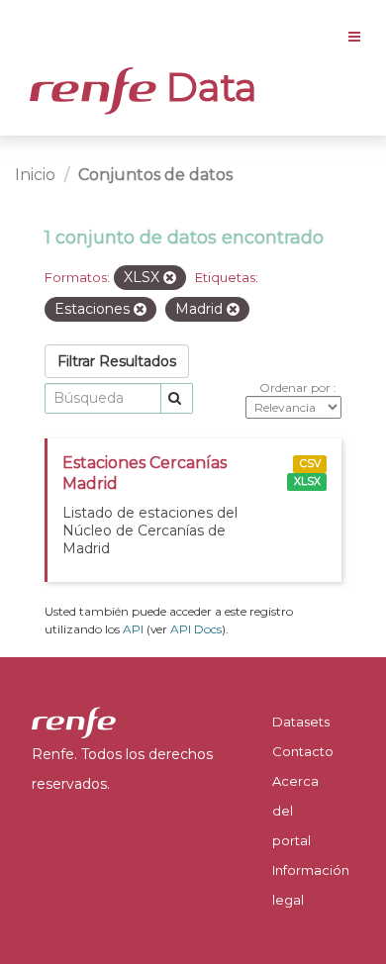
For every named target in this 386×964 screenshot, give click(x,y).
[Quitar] (169, 278)
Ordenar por (296, 387)
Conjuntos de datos (155, 174)
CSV (310, 463)
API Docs (196, 629)
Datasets (301, 721)
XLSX (307, 481)
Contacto (303, 751)
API (133, 629)
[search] (176, 398)
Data (206, 87)
